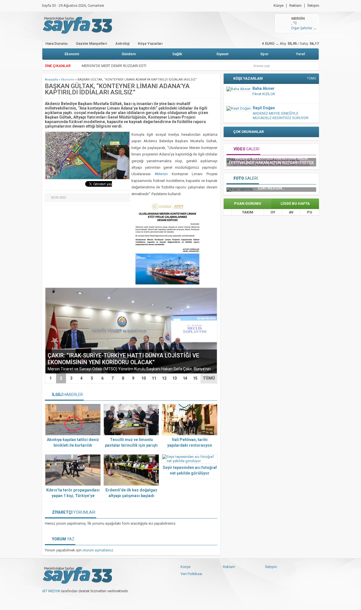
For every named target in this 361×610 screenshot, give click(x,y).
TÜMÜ (209, 378)
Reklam (295, 6)
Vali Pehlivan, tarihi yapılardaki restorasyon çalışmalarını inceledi (189, 445)
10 (143, 378)
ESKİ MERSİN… (271, 188)
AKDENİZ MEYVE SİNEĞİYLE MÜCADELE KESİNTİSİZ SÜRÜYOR (281, 115)
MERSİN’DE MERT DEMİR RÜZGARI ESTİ (114, 66)
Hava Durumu (56, 43)
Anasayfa (51, 79)
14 (185, 378)
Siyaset (222, 54)
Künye (278, 6)
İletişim (313, 6)
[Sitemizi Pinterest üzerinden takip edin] (74, 600)
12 (164, 378)
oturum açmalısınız (97, 550)
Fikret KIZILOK (263, 94)
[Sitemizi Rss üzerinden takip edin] (84, 600)
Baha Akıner (263, 88)
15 (195, 378)
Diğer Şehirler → (303, 28)
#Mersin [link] (161, 174)
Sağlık (177, 54)
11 (154, 378)
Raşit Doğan (264, 108)
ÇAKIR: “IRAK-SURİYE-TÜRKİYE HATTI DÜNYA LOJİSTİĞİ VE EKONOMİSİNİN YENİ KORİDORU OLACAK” (123, 359)
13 (174, 378)
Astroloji (122, 43)
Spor (264, 54)
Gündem (129, 54)
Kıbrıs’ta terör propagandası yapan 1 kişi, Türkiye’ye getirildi (73, 496)
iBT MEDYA (51, 591)
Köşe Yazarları (150, 43)
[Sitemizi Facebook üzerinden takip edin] (46, 600)
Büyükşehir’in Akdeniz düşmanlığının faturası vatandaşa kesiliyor (279, 160)
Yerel (300, 54)
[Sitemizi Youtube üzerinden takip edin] (65, 600)
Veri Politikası (191, 574)
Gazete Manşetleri (91, 43)
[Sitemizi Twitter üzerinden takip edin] (56, 600)
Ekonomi (72, 54)
